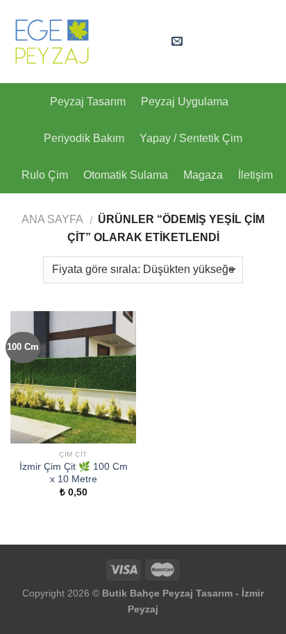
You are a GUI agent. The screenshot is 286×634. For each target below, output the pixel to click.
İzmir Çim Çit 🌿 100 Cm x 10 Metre (73, 472)
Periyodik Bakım (84, 138)
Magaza (203, 175)
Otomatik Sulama (125, 175)
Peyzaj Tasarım (88, 101)
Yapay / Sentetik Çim (191, 138)
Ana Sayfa (52, 219)
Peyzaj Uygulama (184, 101)
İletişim (255, 175)
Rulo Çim (45, 175)
